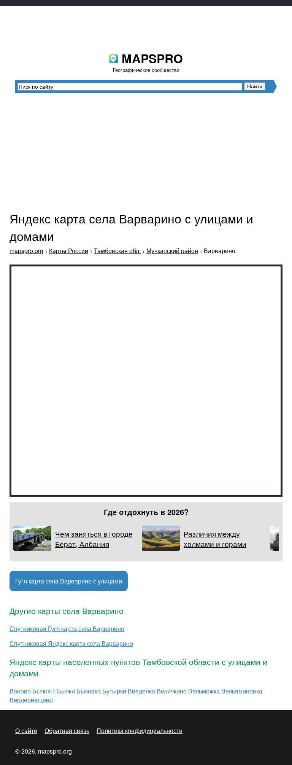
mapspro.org (26, 250)
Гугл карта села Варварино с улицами (68, 581)
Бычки (66, 691)
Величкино (172, 691)
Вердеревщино (31, 699)
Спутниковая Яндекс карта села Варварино (71, 643)
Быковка (88, 691)
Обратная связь (66, 730)
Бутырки (114, 691)
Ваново (20, 691)
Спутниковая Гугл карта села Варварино (67, 628)
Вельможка (204, 691)
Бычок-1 (44, 691)
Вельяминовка (241, 691)
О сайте (26, 730)
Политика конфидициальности (139, 730)
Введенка (141, 691)
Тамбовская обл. (117, 250)
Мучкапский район (172, 250)
